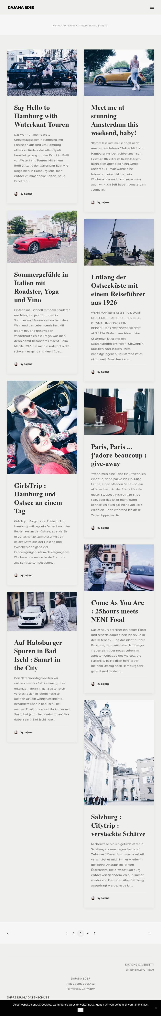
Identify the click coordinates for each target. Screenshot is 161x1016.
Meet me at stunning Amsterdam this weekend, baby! (114, 120)
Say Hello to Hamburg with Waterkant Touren (41, 115)
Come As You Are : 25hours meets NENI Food (117, 610)
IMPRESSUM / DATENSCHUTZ (28, 997)
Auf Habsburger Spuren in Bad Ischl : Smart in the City (38, 655)
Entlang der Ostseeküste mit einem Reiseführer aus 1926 (118, 289)
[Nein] (156, 1008)
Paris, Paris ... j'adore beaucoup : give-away (119, 454)
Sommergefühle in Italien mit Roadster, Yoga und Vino (41, 287)
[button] (152, 7)
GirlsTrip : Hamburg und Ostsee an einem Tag (38, 498)
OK (80, 1009)
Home (56, 25)
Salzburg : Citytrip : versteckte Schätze (118, 825)
